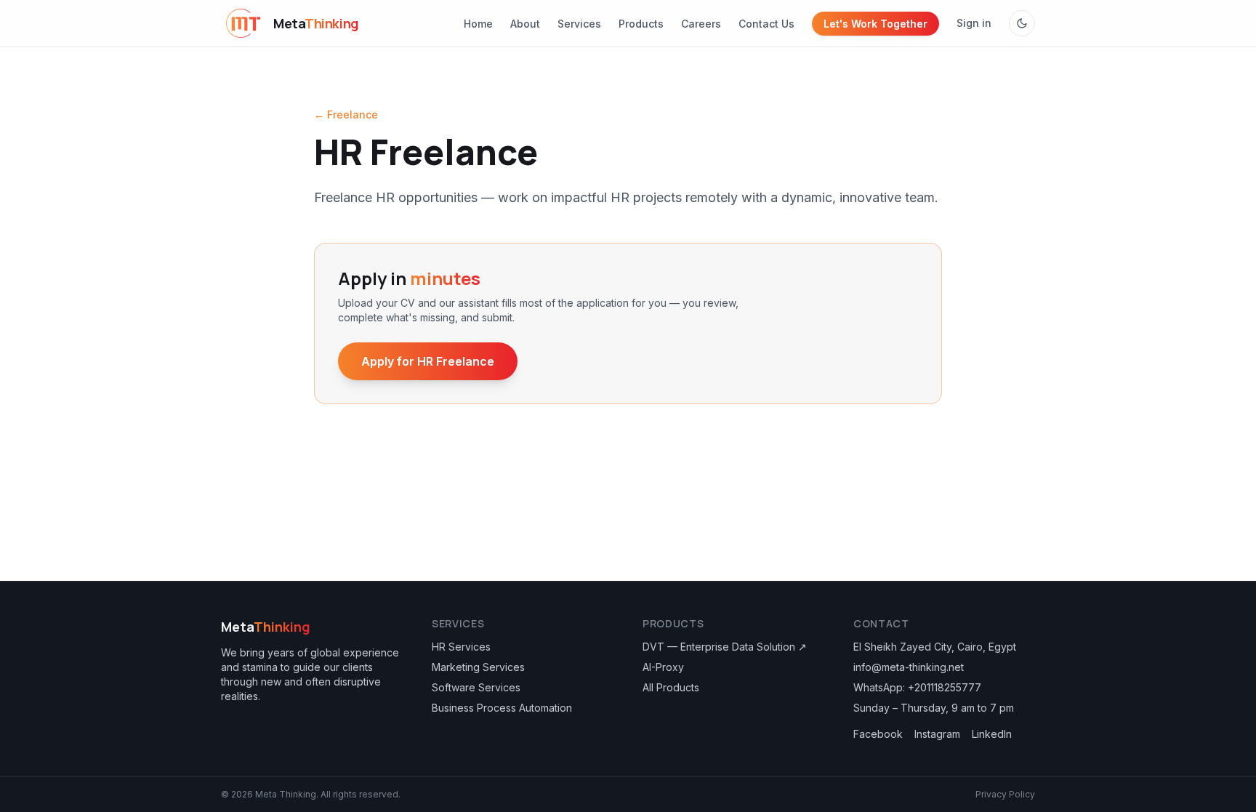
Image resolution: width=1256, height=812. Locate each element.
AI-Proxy (663, 667)
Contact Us (766, 23)
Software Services (476, 687)
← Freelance (346, 114)
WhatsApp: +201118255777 (917, 687)
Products (641, 23)
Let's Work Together (875, 23)
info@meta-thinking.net (908, 667)
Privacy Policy (1005, 794)
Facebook (878, 734)
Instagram (937, 734)
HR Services (461, 646)
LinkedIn (992, 734)
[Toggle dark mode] (1022, 23)
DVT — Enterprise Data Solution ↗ (725, 646)
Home (478, 23)
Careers (701, 23)
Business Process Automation (502, 708)
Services (579, 23)
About (525, 23)
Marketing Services (478, 667)
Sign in (974, 23)
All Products (671, 687)
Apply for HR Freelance (427, 361)
